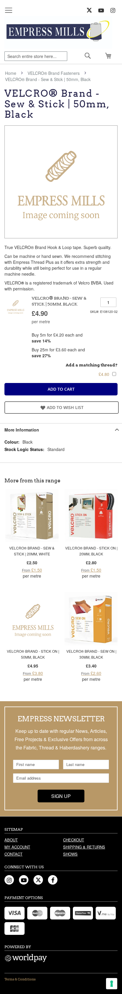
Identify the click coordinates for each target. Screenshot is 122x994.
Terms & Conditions (20, 979)
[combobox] (35, 56)
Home (10, 73)
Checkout (73, 840)
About (11, 840)
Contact (13, 854)
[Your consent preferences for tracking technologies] (111, 983)
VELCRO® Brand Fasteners (54, 73)
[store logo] (58, 32)
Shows (70, 854)
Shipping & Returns (84, 847)
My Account (17, 847)
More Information (21, 430)
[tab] (61, 429)
